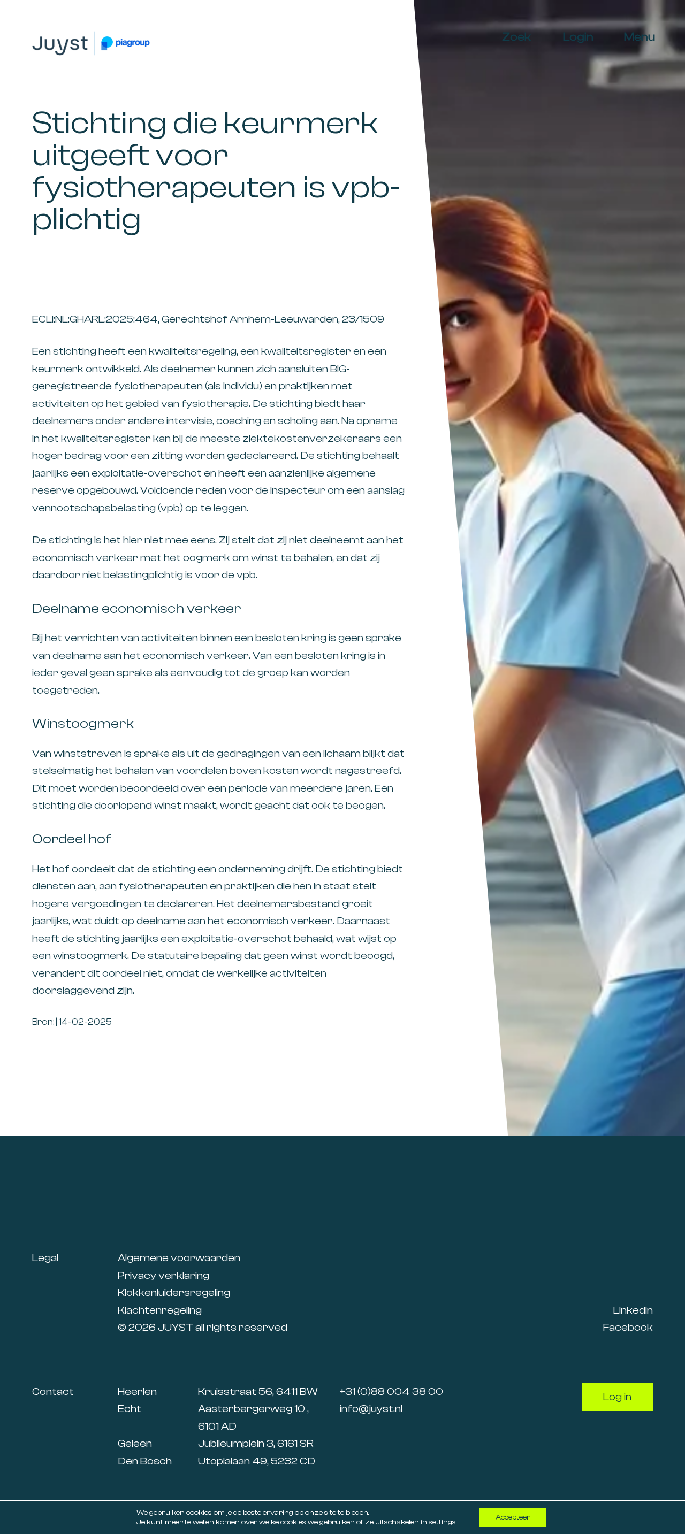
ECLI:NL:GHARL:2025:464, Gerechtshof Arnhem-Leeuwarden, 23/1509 (208, 319)
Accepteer (513, 1517)
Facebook (628, 1327)
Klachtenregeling (160, 1310)
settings (442, 1522)
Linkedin (633, 1310)
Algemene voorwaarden (179, 1258)
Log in (617, 1397)
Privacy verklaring (163, 1275)
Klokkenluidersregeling (174, 1292)
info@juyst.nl (371, 1408)
